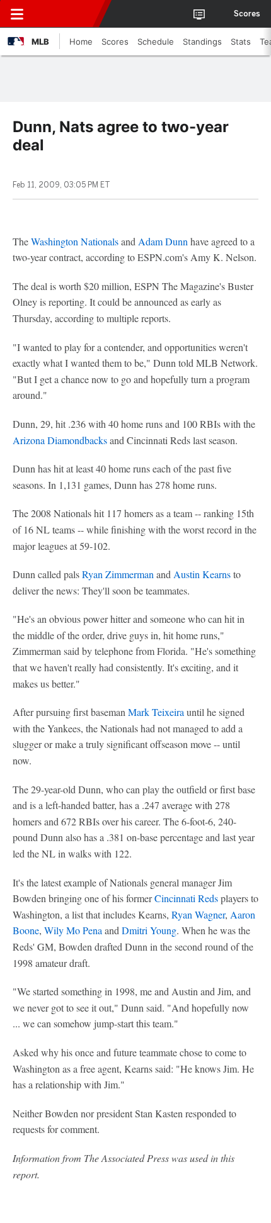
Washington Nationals (74, 241)
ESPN (67, 14)
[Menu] (17, 14)
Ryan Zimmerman (118, 574)
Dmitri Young (149, 930)
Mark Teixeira (156, 711)
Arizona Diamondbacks (60, 440)
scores (247, 13)
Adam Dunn (163, 241)
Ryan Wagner (198, 914)
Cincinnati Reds (186, 898)
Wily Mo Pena (73, 930)
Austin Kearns (202, 574)
